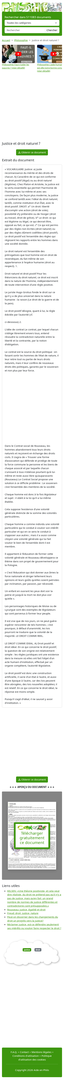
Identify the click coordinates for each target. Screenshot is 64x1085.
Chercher (52, 30)
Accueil (6, 40)
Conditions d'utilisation (25, 1055)
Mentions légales (41, 1052)
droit (38, 950)
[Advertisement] (32, 107)
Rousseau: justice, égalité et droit (26, 909)
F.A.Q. (14, 1052)
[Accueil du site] (32, 5)
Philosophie (21, 40)
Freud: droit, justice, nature (22, 913)
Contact (24, 1052)
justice (27, 950)
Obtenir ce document (33, 152)
